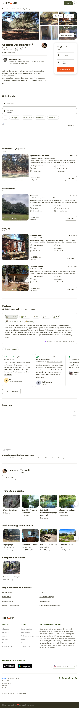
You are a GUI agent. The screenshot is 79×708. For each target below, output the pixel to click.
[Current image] (12, 218)
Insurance (24, 639)
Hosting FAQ (25, 646)
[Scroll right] (76, 503)
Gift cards (5, 629)
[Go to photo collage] (20, 26)
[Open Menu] (75, 3)
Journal (5, 636)
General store (6, 632)
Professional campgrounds (30, 636)
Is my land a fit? (26, 632)
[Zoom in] (74, 411)
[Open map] (39, 133)
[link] (39, 167)
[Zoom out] (74, 414)
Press (4, 643)
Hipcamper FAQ (7, 646)
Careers (5, 639)
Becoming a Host (26, 629)
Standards (24, 643)
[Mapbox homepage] (7, 450)
